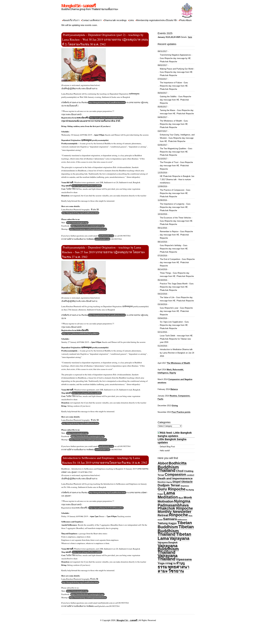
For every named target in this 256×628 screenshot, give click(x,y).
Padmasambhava (173, 505)
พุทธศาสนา (178, 566)
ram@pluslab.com (106, 235)
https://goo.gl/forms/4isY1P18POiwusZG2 (106, 507)
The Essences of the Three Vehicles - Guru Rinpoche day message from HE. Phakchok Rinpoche (176, 221)
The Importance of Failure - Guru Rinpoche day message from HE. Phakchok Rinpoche (174, 85)
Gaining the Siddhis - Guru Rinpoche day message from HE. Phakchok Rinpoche (175, 99)
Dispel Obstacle (183, 481)
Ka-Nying (190, 490)
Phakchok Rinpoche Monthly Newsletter (175, 510)
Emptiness (185, 486)
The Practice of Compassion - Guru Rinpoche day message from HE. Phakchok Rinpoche (175, 193)
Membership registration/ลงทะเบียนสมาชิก (156, 20)
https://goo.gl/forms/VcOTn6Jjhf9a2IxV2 (106, 117)
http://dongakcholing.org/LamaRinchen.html (107, 102)
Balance (174, 389)
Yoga (161, 563)
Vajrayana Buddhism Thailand (168, 549)
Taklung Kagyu (167, 523)
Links (131, 20)
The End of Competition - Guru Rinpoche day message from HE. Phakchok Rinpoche (177, 262)
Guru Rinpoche (171, 489)
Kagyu (160, 494)
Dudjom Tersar (169, 485)
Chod (179, 470)
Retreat (163, 515)
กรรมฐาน (170, 563)
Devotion (162, 482)
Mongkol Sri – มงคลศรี (78, 5)
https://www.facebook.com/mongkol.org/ (87, 225)
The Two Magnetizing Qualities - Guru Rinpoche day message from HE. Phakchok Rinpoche (176, 151)
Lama (169, 493)
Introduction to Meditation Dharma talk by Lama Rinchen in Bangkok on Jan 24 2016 (177, 352)
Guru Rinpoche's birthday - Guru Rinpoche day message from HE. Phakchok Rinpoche (174, 248)
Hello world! (165, 450)
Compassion (175, 474)
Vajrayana (179, 538)
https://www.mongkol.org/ (77, 222)
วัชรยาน (176, 571)
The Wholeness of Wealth (178, 363)
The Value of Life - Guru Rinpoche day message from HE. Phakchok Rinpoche (177, 299)
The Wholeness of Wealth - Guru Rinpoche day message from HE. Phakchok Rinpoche (174, 124)
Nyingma (182, 501)
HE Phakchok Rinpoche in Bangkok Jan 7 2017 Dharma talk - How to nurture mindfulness (177, 179)
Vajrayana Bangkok (167, 542)
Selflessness (182, 519)
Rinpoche (178, 515)
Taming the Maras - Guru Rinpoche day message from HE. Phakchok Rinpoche (177, 112)
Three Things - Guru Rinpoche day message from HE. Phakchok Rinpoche (177, 274)
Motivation (165, 501)
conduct (190, 475)
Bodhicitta (178, 463)
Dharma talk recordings (115, 20)
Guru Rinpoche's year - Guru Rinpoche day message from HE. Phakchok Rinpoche (176, 311)
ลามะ (163, 571)
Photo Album (185, 20)
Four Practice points (181, 412)
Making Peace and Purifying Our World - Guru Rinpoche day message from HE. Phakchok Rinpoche (177, 72)
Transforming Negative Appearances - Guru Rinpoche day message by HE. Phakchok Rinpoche (176, 58)
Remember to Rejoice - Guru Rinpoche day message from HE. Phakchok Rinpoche (176, 234)
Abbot (163, 463)
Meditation (168, 497)
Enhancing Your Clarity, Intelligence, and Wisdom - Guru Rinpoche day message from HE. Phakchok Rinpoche (177, 138)
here (190, 37)
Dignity (169, 482)
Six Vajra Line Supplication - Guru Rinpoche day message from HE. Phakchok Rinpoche (174, 325)
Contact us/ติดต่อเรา (92, 20)
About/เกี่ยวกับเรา (71, 20)
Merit (181, 498)
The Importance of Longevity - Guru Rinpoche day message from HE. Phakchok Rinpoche (175, 207)
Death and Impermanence (175, 478)
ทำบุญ (180, 563)
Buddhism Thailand (168, 469)
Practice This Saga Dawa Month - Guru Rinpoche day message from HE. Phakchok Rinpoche (176, 287)
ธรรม (162, 566)
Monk (188, 497)
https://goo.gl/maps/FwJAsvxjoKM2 (86, 185)
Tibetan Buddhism (175, 524)
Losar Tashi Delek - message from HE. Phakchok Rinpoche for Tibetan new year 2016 (176, 339)
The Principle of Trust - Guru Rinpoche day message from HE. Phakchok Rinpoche (176, 165)
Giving (175, 405)
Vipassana (184, 559)
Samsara (170, 519)
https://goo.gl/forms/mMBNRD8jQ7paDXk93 (80, 333)
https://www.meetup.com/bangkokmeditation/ (87, 229)
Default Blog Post (167, 446)
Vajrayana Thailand (167, 557)
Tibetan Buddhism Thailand (176, 530)
